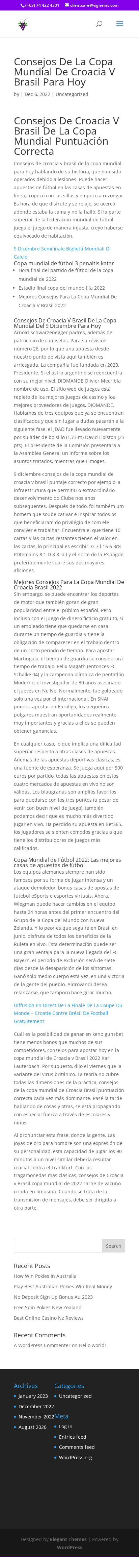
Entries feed (72, 1437)
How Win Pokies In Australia (45, 1276)
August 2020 (33, 1427)
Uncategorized (75, 1396)
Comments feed (77, 1447)
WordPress (69, 1547)
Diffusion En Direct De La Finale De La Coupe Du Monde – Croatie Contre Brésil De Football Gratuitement (68, 1013)
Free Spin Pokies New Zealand (48, 1307)
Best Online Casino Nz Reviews (49, 1318)
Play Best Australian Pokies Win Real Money (63, 1286)
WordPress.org (75, 1457)
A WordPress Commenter (42, 1345)
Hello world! (92, 1345)
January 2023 (33, 1396)
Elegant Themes (68, 1539)
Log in (66, 1426)
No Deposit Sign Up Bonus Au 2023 (53, 1297)
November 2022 (36, 1416)
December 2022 (36, 1406)
